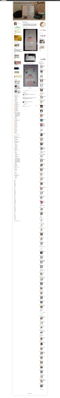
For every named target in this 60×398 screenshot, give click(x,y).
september (14, 185)
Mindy (40, 311)
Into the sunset (44, 88)
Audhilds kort (41, 365)
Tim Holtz (41, 388)
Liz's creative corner (41, 74)
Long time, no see (44, 212)
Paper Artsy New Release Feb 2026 (44, 80)
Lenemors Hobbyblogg (42, 389)
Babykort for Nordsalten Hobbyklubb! (44, 261)
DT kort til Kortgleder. (44, 182)
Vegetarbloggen (16, 169)
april (14, 197)
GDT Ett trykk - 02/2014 (44, 343)
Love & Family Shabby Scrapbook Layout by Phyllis (42, 270)
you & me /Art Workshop (44, 321)
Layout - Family (44, 326)
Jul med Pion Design (44, 301)
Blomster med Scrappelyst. (44, 337)
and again (43, 370)
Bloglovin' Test (41, 310)
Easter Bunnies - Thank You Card (42, 205)
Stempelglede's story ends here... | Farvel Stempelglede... (42, 152)
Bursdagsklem (16, 98)
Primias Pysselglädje (41, 191)
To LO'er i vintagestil (44, 384)
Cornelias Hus (16, 166)
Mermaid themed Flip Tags (44, 196)
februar (14, 190)
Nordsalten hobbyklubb (16, 110)
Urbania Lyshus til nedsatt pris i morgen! (17, 167)
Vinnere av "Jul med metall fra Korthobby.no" (17, 120)
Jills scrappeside (41, 351)
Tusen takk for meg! (44, 207)
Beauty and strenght (44, 143)
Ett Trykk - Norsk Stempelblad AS (17, 112)
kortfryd (40, 186)
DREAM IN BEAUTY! (44, 278)
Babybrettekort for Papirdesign (44, 154)
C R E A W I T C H (42, 195)
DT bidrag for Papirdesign (44, 164)
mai (14, 188)
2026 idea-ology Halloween (42, 63)
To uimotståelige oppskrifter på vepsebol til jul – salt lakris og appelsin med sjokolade (17, 142)
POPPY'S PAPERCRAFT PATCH (42, 277)
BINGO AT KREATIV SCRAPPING (44, 352)
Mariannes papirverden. (42, 177)
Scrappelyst (16, 96)
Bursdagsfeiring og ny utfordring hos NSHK (44, 380)
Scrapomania (16, 124)
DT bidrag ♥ (44, 282)
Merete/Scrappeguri (25, 93)
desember (14, 183)
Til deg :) (43, 291)
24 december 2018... (44, 192)
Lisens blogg (41, 104)
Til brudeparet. (18, 80)
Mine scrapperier (41, 172)
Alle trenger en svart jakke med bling (17, 137)
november (14, 192)
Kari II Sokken (16, 173)
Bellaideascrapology (41, 142)
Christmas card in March (44, 347)
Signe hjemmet (16, 164)
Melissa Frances (41, 269)
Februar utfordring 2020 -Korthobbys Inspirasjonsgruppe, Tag (44, 148)
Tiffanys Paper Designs (42, 246)
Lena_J (40, 95)
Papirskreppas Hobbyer (42, 379)
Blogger (31, 393)
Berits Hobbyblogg (41, 295)
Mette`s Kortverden (41, 163)
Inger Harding (41, 128)
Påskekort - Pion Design (44, 178)
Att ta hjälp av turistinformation (17, 104)
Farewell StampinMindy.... (44, 312)
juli (14, 195)
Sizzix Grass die (16, 132)
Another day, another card (42, 109)
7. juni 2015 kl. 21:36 (26, 103)
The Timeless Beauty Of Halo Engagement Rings (42, 93)
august (14, 186)
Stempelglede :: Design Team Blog (42, 151)
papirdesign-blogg (16, 100)
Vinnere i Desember (16, 118)
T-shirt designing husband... (42, 335)
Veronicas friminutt (41, 255)
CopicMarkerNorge (16, 106)
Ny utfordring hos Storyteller (44, 317)
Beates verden (41, 360)
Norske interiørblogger (16, 156)
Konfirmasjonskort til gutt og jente (44, 187)
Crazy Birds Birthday (44, 100)
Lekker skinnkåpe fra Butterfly (17, 154)
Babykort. (18, 90)
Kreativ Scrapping (16, 98)
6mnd (43, 361)
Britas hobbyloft (41, 232)
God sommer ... (16, 100)
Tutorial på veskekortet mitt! (44, 105)
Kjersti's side (41, 218)
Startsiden (30, 105)
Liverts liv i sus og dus (42, 316)
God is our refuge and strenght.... (44, 159)
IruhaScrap (41, 200)
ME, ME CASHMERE (17, 156)
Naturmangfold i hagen (16, 139)
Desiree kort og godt (41, 330)
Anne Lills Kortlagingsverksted (42, 260)
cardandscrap (16, 128)
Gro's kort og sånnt (41, 300)
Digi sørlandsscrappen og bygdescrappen (44, 96)
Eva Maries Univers (41, 241)
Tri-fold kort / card (44, 375)
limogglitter (41, 346)
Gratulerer (44, 237)
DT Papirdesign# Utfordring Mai (44, 133)
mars (14, 189)
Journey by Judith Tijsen (44, 70)
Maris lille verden (41, 211)
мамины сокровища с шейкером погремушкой (44, 202)
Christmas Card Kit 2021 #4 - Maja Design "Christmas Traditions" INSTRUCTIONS (44, 125)
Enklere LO (44, 356)
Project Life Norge (16, 104)
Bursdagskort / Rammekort (44, 251)
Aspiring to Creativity (42, 123)
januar (14, 191)
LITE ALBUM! (44, 272)
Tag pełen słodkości (43, 223)
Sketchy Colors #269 (16, 130)
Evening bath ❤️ (16, 146)
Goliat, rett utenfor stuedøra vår (44, 331)
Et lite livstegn (44, 296)
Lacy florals (44, 265)
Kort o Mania (16, 122)
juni (14, 181)
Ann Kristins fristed (41, 137)
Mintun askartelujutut (42, 325)
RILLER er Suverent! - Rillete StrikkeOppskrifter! (17, 175)
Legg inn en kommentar (25, 104)
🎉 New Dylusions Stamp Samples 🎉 (44, 119)
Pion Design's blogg (41, 92)
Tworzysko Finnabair (41, 69)
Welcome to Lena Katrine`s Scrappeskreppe (42, 341)
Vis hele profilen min (18, 23)
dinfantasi (41, 286)
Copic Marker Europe (41, 88)
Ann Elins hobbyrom (41, 374)
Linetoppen (16, 177)
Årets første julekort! (44, 305)
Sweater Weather (44, 228)
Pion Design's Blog (16, 102)
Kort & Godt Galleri (16, 108)
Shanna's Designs (41, 227)
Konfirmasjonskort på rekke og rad (17, 96)
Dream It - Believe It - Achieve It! (44, 66)
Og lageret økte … (16, 152)
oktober (14, 193)
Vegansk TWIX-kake (16, 144)
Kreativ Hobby (16, 126)
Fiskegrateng (16, 150)
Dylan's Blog (41, 118)
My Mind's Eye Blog (41, 309)
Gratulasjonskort (44, 168)
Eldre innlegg (36, 105)
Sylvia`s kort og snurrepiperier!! (22, 3)
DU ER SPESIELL (44, 114)
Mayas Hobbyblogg (41, 83)
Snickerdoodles (16, 169)
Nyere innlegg (24, 105)
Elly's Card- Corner (41, 158)
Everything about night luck (17, 102)
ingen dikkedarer (16, 148)
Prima (40, 216)
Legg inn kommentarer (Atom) (27, 106)
